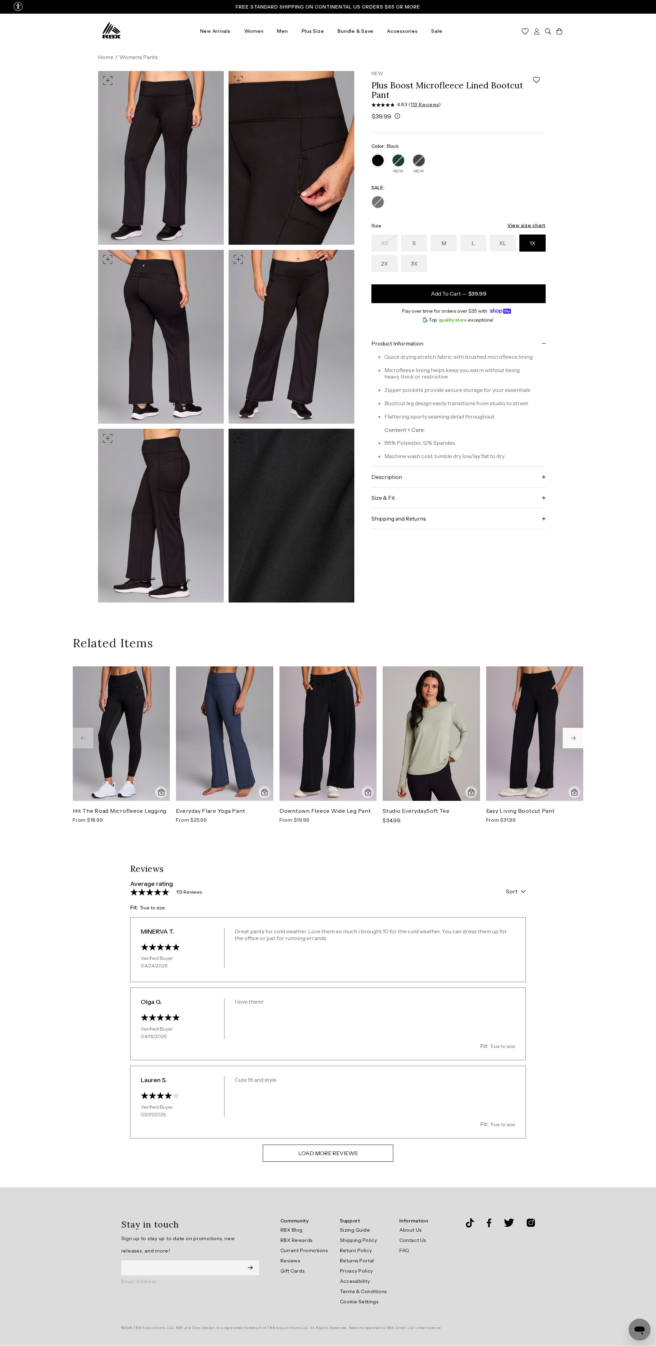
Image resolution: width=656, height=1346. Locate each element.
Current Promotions (304, 1250)
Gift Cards (293, 1271)
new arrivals (215, 31)
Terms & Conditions (363, 1291)
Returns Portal (357, 1261)
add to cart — (459, 293)
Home (105, 57)
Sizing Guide (355, 1230)
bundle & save (355, 31)
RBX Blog (292, 1230)
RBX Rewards (297, 1240)
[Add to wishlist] (536, 80)
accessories (402, 31)
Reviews (290, 1261)
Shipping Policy (358, 1240)
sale (436, 31)
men (282, 31)
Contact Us (412, 1240)
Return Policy (356, 1250)
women (254, 31)
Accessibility (355, 1281)
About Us (410, 1230)
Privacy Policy (356, 1271)
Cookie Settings (359, 1302)
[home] (111, 30)
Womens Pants (138, 57)
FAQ (404, 1250)
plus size (313, 31)
